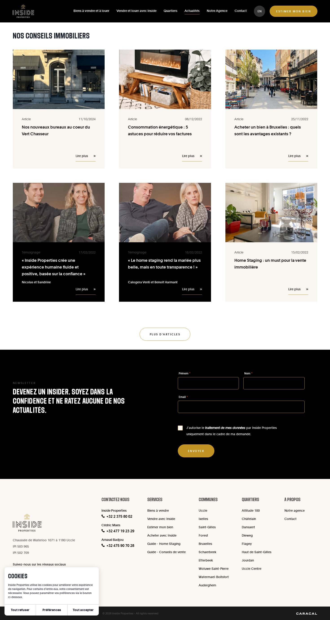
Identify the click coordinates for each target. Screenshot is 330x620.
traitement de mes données (225, 428)
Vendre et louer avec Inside (136, 11)
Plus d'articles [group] (165, 334)
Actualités (192, 11)
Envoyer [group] (196, 451)
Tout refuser (20, 610)
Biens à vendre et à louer (91, 11)
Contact (241, 11)
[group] (259, 11)
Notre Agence (217, 11)
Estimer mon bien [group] (293, 11)
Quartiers (170, 11)
